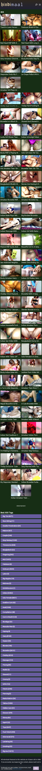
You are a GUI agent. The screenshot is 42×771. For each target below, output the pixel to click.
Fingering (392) (8, 554)
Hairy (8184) (7, 636)
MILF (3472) (7, 559)
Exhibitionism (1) (9, 588)
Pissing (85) (7, 665)
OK (36, 768)
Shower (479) (7, 713)
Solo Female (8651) (10, 598)
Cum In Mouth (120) (10, 617)
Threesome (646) (9, 545)
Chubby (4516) (8, 655)
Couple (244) (7, 535)
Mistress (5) (7, 583)
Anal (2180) (7, 607)
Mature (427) (7, 531)
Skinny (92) (7, 717)
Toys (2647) (7, 727)
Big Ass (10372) (8, 751)
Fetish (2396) (7, 689)
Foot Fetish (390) (9, 732)
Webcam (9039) (8, 569)
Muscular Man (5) (9, 626)
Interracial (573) (8, 737)
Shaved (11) (7, 674)
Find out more (17, 769)
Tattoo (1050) (7, 703)
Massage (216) (8, 660)
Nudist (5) (6, 670)
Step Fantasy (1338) (10, 540)
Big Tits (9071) (8, 516)
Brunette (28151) (9, 650)
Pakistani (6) (7, 564)
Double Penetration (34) (12, 526)
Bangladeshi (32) (9, 550)
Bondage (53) (7, 622)
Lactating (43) (8, 741)
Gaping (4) (6, 631)
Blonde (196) (7, 646)
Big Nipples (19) (8, 578)
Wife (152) (6, 684)
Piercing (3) (7, 694)
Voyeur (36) (7, 641)
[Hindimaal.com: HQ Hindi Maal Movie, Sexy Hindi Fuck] (12, 5)
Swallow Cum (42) (9, 602)
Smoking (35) (7, 746)
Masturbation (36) (9, 698)
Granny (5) (6, 679)
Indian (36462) (8, 593)
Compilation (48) (9, 612)
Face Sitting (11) (8, 521)
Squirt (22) (6, 722)
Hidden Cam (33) (9, 708)
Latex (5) (6, 574)
